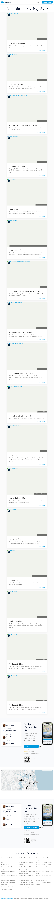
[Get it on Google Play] (42, 746)
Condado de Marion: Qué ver (43, 864)
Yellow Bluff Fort (15, 539)
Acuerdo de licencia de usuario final (37, 897)
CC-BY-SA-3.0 (43, 79)
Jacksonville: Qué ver (41, 880)
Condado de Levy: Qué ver (43, 866)
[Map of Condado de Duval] (27, 780)
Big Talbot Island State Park (20, 416)
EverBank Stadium (16, 250)
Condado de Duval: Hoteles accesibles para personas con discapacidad (8, 882)
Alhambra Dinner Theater (19, 455)
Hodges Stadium (15, 621)
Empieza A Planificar (31, 746)
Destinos (24, 897)
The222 (38, 616)
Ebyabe (39, 368)
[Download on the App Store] (40, 746)
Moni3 (39, 161)
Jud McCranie (37, 493)
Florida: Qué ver (5, 864)
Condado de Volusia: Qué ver (43, 869)
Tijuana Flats (14, 580)
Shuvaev (38, 327)
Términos (28, 897)
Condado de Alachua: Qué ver (44, 862)
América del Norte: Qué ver (8, 857)
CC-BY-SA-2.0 (43, 575)
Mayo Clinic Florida (17, 498)
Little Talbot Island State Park (21, 373)
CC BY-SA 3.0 (43, 38)
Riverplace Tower (16, 84)
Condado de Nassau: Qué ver (26, 880)
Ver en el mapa (41, 50)
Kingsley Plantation (17, 166)
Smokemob (39, 411)
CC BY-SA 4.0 (43, 327)
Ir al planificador (47, 2)
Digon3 (39, 79)
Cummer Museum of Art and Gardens (24, 125)
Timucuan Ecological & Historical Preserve (26, 291)
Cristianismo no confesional (20, 332)
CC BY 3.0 (44, 411)
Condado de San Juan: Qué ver (27, 882)
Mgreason (43, 450)
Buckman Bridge (16, 664)
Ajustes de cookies (9, 898)
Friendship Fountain (17, 43)
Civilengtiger (39, 659)
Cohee (39, 120)
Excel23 (38, 38)
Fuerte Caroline (15, 209)
